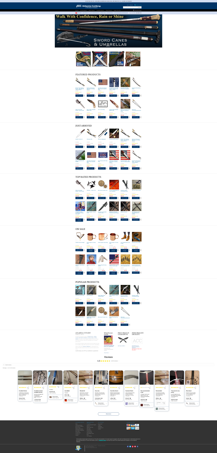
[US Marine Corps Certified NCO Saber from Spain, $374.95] (80, 206)
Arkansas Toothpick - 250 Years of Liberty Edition (113, 161)
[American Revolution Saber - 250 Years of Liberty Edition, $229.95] (137, 155)
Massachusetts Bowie (113, 139)
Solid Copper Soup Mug (103, 242)
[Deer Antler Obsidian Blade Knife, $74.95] (91, 104)
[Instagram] (137, 446)
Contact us (77, 433)
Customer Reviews (78, 425)
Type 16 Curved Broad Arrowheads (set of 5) (125, 265)
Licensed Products (100, 10)
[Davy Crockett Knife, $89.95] (80, 311)
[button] (119, 361)
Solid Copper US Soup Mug (91, 243)
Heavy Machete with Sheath (79, 161)
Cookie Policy (78, 432)
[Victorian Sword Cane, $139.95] (80, 290)
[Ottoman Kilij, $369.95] (91, 133)
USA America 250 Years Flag (102, 161)
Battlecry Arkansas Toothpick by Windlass (114, 212)
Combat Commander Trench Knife (102, 212)
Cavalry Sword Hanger (79, 242)
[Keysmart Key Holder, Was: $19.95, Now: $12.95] (137, 237)
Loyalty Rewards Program (91, 424)
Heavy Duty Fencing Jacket (102, 265)
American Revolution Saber (136, 88)
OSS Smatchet (90, 295)
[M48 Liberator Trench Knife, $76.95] (91, 206)
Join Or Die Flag (101, 109)
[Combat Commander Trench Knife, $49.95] (103, 206)
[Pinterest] (135, 446)
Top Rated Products (88, 177)
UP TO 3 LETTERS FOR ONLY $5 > (137, 349)
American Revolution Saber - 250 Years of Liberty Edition (136, 161)
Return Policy (77, 427)
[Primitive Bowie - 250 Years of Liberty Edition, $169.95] (125, 155)
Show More (21, 396)
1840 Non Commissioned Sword (136, 110)
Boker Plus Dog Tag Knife (113, 317)
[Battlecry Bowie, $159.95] (125, 206)
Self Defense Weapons (83, 337)
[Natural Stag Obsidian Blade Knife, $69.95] (114, 104)
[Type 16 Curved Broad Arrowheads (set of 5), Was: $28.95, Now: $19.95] (125, 259)
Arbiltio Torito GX (78, 139)
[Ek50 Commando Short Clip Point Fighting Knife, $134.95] (125, 104)
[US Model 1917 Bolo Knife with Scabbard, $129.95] (125, 82)
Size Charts (77, 431)
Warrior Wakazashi (102, 139)
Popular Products (87, 282)
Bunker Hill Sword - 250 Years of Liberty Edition (91, 89)
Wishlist (84, 95)
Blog (87, 434)
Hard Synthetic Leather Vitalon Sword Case (114, 265)
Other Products (109, 10)
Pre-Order (124, 95)
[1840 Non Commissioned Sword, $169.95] (137, 104)
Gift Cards (79, 12)
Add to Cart (101, 168)
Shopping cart (100, 427)
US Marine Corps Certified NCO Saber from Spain (79, 213)
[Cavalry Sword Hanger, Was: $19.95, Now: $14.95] (80, 237)
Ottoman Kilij (89, 139)
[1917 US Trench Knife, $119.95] (137, 184)
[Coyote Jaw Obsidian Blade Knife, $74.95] (91, 311)
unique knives (90, 336)
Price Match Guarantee (79, 430)
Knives (76, 10)
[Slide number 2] (108, 31)
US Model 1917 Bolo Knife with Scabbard (125, 88)
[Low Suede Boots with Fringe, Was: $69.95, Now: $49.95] (125, 237)
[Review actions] (30, 386)
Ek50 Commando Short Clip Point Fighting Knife (125, 110)
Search (139, 7)
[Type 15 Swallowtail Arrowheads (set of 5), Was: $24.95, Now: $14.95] (137, 259)
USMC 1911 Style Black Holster (79, 265)
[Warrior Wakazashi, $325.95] (103, 133)
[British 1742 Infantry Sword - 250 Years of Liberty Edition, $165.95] (80, 82)
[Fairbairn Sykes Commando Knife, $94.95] (125, 184)
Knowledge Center (90, 433)
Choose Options (79, 220)
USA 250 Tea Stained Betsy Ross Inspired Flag (102, 89)
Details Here (121, 345)
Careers (76, 435)
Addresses (100, 426)
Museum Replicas (86, 346)
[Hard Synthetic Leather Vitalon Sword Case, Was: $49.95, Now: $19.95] (114, 259)
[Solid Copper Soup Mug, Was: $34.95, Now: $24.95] (103, 237)
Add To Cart (79, 95)
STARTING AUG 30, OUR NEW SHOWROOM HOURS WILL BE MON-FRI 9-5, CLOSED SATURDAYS (108, 1)
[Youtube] (133, 446)
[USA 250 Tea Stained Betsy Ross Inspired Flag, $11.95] (103, 82)
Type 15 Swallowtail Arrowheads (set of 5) (136, 265)
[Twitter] (130, 446)
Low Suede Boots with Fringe (125, 243)
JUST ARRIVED (83, 125)
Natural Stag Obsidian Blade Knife (113, 110)
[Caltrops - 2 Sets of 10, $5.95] (91, 184)
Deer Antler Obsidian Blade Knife (91, 110)
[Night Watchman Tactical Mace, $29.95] (103, 290)
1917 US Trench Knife (136, 190)
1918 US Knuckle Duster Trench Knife (79, 110)
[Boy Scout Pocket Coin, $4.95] (103, 184)
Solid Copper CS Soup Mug (113, 243)
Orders (99, 425)
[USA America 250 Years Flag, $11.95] (103, 155)
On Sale (80, 229)
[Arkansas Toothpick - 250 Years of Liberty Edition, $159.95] (114, 155)
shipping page (102, 440)
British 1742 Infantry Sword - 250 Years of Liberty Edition (79, 89)
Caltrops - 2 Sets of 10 (91, 190)
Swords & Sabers (83, 10)
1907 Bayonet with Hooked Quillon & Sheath (136, 213)
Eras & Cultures (91, 10)
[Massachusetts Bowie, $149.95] (114, 133)
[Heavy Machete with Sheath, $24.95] (80, 155)
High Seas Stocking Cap (91, 265)
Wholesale (89, 429)
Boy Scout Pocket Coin (102, 190)
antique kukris (91, 337)
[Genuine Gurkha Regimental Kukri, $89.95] (125, 290)
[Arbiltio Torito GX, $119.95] (80, 133)
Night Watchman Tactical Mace (101, 296)
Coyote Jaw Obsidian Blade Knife (91, 317)
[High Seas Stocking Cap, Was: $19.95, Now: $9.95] (91, 259)
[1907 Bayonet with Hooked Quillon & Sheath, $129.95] (137, 206)
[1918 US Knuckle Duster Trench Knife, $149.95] (80, 104)
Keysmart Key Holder (136, 242)
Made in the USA (117, 10)
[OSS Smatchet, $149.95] (91, 290)
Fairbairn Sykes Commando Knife (124, 191)
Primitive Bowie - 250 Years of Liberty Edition (125, 161)
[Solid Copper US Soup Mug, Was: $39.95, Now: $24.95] (91, 237)
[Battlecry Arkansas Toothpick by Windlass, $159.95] (114, 206)
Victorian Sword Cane (79, 295)
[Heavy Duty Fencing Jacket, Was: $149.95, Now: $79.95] (103, 259)
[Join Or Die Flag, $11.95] (103, 104)
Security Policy (89, 432)
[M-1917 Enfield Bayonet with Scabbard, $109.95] (114, 184)
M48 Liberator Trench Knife (91, 212)
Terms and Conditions (79, 426)
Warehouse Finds (90, 427)
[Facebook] (128, 446)
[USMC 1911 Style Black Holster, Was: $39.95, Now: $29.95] (80, 259)
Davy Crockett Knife (79, 317)
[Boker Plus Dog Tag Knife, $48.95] (114, 311)
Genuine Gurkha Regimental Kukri (124, 296)
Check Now (106, 352)
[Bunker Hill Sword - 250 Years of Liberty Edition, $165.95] (91, 82)
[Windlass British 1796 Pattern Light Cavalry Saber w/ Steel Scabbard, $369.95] (114, 82)
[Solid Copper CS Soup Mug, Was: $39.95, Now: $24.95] (114, 237)
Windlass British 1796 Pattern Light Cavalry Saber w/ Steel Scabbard (113, 89)
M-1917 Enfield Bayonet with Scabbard (114, 191)
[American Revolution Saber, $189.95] (137, 82)
